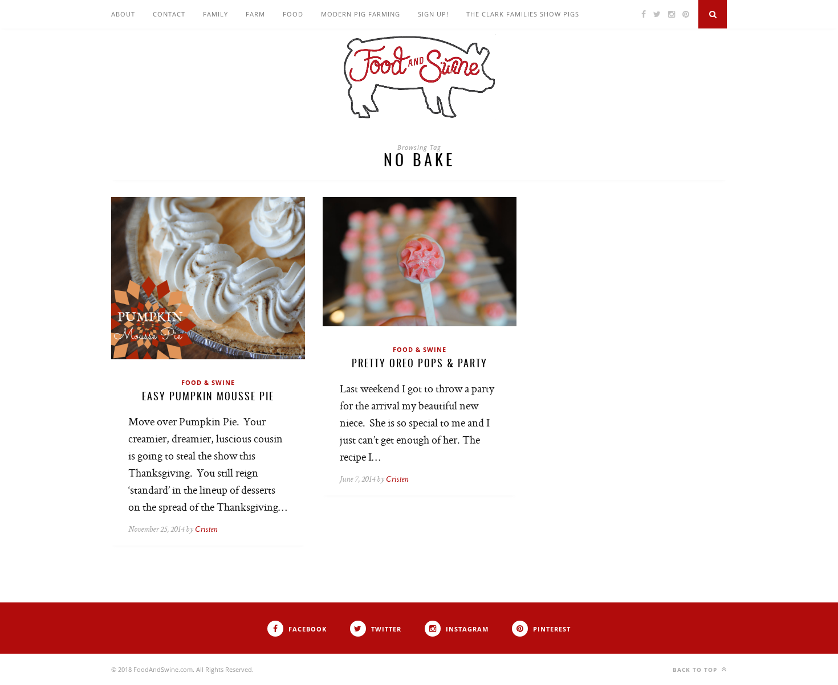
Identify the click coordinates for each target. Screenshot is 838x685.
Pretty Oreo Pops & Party (419, 364)
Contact (169, 14)
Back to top (696, 670)
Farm (255, 14)
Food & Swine (208, 382)
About (123, 14)
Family (215, 14)
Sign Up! (433, 14)
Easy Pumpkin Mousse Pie (208, 397)
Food (293, 14)
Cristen (206, 530)
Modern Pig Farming (360, 14)
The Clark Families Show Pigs (522, 14)
